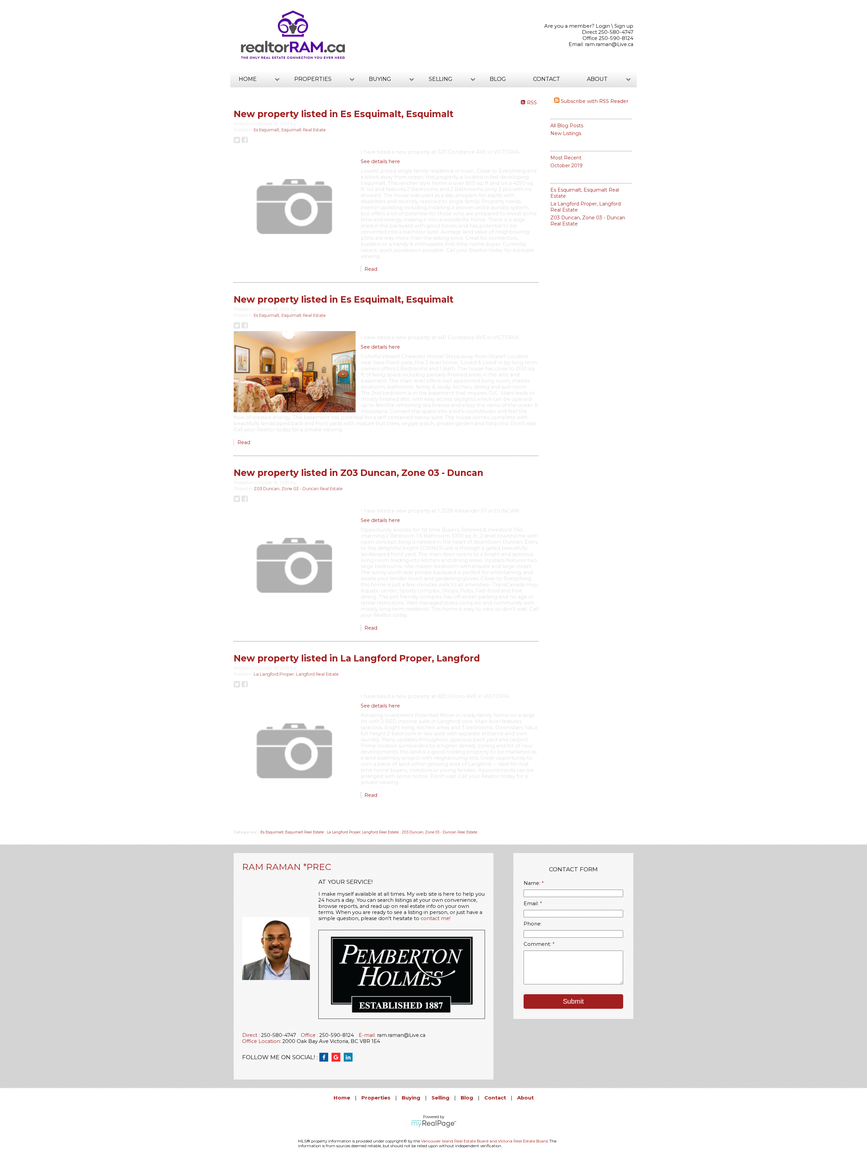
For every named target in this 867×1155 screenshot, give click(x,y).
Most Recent (565, 158)
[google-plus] (338, 1057)
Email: (532, 903)
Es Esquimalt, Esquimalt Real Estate (290, 129)
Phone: (533, 924)
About (525, 1098)
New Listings (565, 133)
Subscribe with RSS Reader (593, 101)
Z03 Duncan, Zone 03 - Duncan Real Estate (298, 488)
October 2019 (566, 165)
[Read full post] (295, 207)
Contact (546, 79)
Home (342, 1098)
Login (603, 26)
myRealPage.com (434, 1124)
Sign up (623, 26)
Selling (440, 1098)
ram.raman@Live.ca (609, 44)
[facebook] (325, 1057)
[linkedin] (350, 1057)
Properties (375, 1098)
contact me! (435, 918)
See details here (380, 161)
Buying (411, 1098)
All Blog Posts (566, 126)
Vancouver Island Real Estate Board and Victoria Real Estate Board (484, 1141)
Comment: (538, 944)
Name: (533, 883)
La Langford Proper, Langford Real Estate (296, 674)
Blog (498, 79)
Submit (573, 1001)
